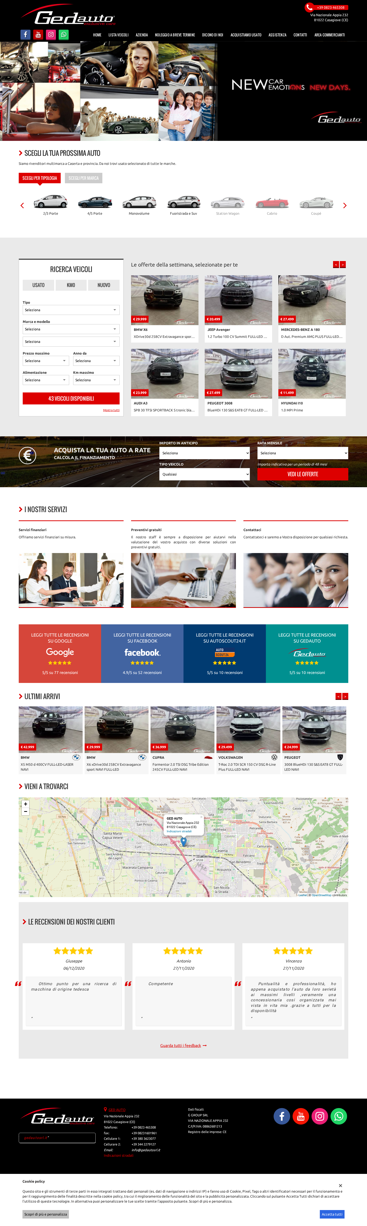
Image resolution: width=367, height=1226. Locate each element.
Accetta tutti (332, 1214)
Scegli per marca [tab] (84, 178)
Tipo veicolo (171, 464)
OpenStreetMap (322, 895)
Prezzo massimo (36, 353)
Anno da (80, 353)
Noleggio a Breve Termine (175, 34)
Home (97, 34)
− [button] (25, 811)
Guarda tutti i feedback (180, 1045)
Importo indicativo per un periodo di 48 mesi (292, 464)
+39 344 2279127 (144, 1144)
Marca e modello (36, 322)
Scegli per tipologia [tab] (39, 178)
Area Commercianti (330, 34)
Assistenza (277, 34)
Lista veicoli (119, 34)
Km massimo (83, 373)
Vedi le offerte (303, 474)
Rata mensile (269, 443)
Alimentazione (35, 373)
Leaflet (303, 895)
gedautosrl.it (35, 1138)
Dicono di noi (212, 34)
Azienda (142, 34)
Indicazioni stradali (179, 831)
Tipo (26, 302)
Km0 (71, 285)
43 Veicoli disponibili (71, 398)
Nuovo (104, 285)
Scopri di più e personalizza (45, 1214)
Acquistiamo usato (246, 34)
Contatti (300, 34)
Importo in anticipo (178, 443)
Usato (38, 285)
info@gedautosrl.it (146, 1150)
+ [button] (25, 804)
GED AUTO (117, 1110)
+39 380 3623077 (144, 1138)
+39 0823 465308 (144, 1127)
